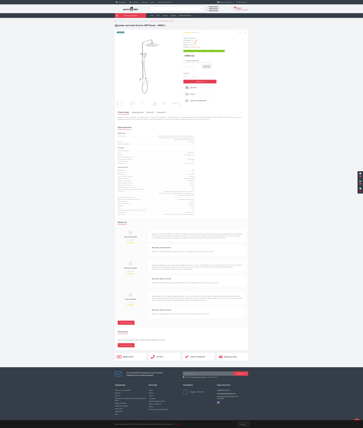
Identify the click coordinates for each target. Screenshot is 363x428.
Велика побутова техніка (157, 401)
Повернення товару (121, 406)
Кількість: (186, 73)
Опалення (152, 398)
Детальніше (177, 424)
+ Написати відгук (126, 323)
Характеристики (138, 112)
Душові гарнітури (142, 21)
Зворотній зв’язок (120, 403)
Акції (152, 15)
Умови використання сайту (198, 377)
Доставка (145, 2)
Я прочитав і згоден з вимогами (201, 377)
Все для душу (130, 21)
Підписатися (240, 373)
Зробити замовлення (242, 9)
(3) (198, 32)
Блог (158, 15)
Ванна (121, 21)
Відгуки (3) (150, 112)
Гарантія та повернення (165, 2)
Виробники (118, 411)
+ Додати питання (126, 345)
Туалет (151, 396)
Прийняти (243, 424)
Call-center (159, 357)
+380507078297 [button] (223, 390)
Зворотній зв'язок (185, 15)
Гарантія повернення (197, 357)
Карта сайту (119, 409)
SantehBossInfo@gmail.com (226, 393)
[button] (134, 2)
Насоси (151, 407)
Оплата (153, 2)
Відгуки (173, 15)
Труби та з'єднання (155, 404)
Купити (206, 66)
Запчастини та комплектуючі (158, 409)
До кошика (200, 81)
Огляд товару (123, 112)
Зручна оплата (128, 357)
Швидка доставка (230, 357)
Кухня (151, 390)
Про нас (165, 15)
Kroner (192, 38)
